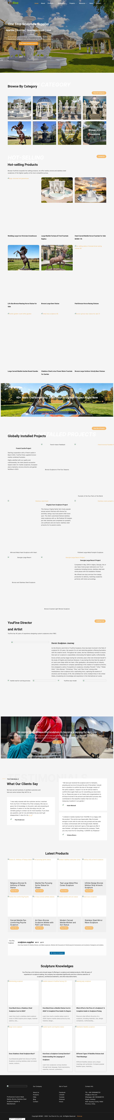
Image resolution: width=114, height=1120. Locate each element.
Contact (35, 1101)
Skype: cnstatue (90, 1099)
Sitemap (79, 1116)
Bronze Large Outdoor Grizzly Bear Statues (90, 371)
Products (36, 1095)
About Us (36, 1092)
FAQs (34, 1097)
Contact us (57, 742)
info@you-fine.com (91, 1095)
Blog (34, 1099)
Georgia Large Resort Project (90, 560)
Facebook (62, 1092)
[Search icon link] (104, 3)
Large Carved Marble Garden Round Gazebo (23, 371)
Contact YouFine (57, 401)
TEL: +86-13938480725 (92, 1092)
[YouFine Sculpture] (13, 3)
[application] (54, 3)
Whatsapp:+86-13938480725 (94, 1097)
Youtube (61, 1097)
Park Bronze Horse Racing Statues (87, 303)
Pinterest (62, 1099)
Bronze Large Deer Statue (50, 303)
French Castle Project (23, 448)
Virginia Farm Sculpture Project (57, 505)
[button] (28, 43)
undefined (18, 1119)
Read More (14, 891)
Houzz (61, 1101)
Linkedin (61, 1095)
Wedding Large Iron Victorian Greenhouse (22, 236)
